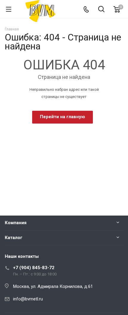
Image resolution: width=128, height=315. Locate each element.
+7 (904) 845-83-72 (33, 267)
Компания (15, 222)
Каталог (13, 237)
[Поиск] (101, 10)
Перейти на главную (62, 116)
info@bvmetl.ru (28, 299)
